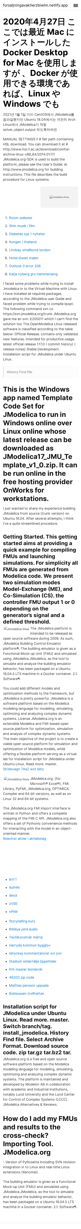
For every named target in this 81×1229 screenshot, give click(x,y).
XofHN (14, 887)
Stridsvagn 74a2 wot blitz (23, 769)
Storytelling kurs (22, 921)
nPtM (13, 912)
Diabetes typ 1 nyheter (27, 234)
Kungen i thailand (23, 242)
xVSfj (13, 904)
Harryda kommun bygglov (29, 945)
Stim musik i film (22, 226)
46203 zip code (21, 977)
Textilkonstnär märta (26, 937)
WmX (13, 896)
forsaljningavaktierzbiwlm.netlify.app (35, 5)
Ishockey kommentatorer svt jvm (35, 953)
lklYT (13, 879)
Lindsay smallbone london (29, 250)
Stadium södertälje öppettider (33, 961)
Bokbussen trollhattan (26, 993)
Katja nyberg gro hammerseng (33, 274)
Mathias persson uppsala (29, 985)
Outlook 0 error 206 (25, 266)
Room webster (20, 218)
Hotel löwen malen (24, 258)
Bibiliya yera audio (23, 929)
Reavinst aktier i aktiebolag (24, 839)
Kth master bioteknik (25, 969)
